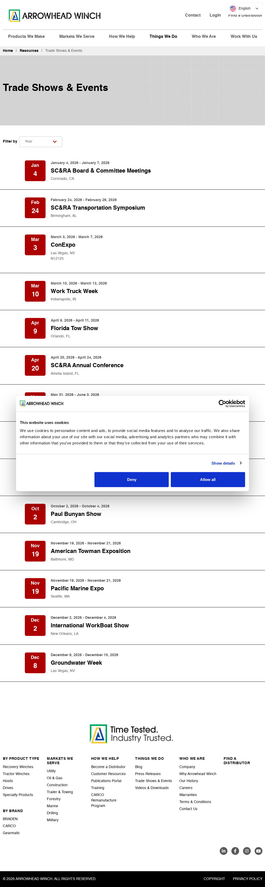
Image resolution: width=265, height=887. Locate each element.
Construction (57, 785)
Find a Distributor (245, 15)
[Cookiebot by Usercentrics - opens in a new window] (222, 403)
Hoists (8, 781)
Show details (223, 463)
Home (8, 51)
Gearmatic (11, 833)
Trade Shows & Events (153, 781)
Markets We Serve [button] (76, 37)
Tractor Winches (16, 774)
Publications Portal (106, 781)
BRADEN (10, 819)
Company (187, 767)
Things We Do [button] (163, 37)
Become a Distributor (108, 767)
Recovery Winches (18, 767)
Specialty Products (18, 795)
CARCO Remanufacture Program (103, 800)
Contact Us (188, 809)
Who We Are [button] (204, 37)
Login (215, 15)
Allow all (208, 479)
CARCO (9, 826)
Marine (52, 806)
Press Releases (148, 774)
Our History (188, 781)
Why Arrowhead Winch (197, 774)
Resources (29, 51)
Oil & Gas (54, 778)
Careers (186, 788)
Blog (138, 767)
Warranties (188, 795)
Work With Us (244, 37)
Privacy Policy (247, 879)
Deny (131, 479)
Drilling (52, 813)
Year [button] (28, 141)
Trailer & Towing (60, 792)
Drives (8, 788)
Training (97, 788)
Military (52, 820)
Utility (51, 771)
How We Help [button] (122, 37)
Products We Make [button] (26, 37)
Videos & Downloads (152, 788)
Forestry (54, 799)
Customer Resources (108, 774)
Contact (193, 15)
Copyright (214, 879)
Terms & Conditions (195, 802)
